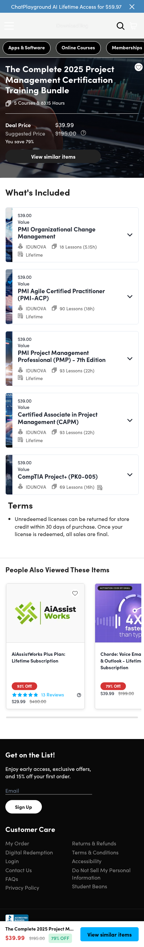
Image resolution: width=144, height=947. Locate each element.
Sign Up (23, 806)
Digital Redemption (29, 852)
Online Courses (78, 47)
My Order (17, 843)
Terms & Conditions (95, 852)
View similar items (53, 156)
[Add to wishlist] (139, 67)
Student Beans (89, 886)
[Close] (132, 6)
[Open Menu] (10, 26)
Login (12, 860)
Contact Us (18, 870)
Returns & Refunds (94, 843)
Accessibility (86, 860)
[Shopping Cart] (133, 26)
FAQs (11, 878)
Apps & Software (26, 47)
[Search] (120, 26)
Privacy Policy (22, 887)
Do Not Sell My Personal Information (101, 873)
